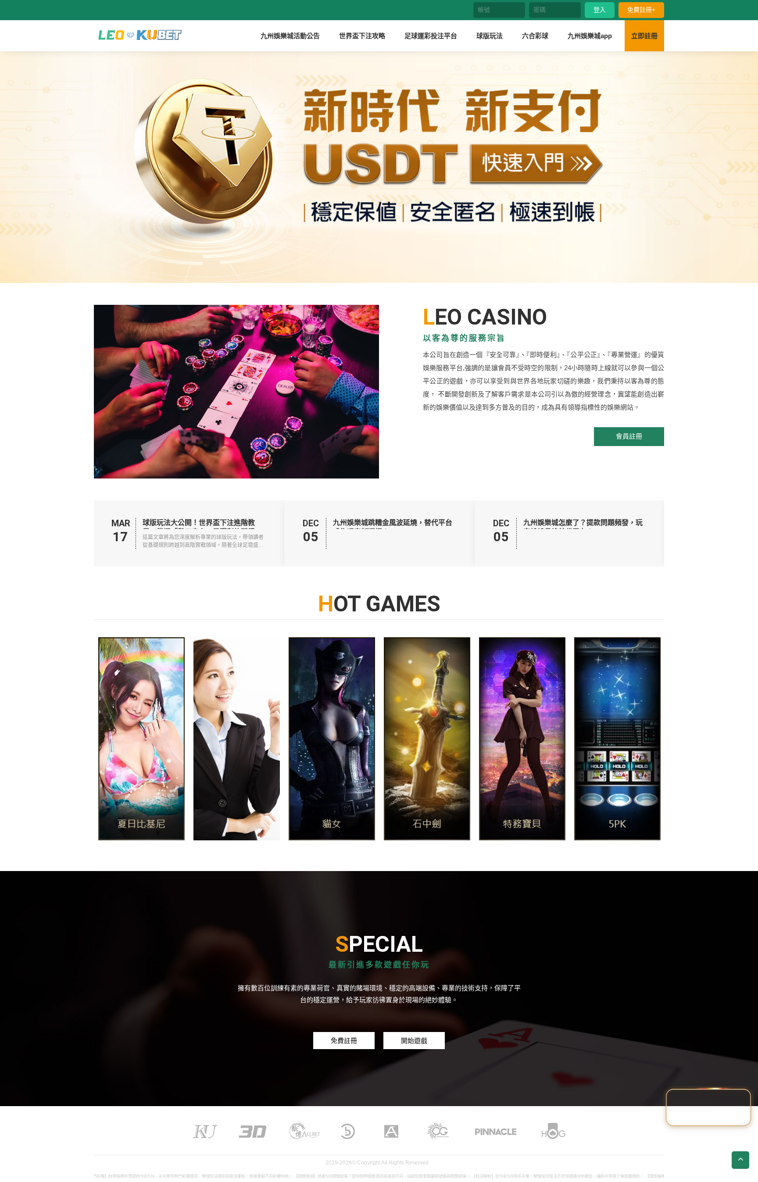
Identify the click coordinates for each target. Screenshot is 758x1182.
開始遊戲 (414, 1040)
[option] (379, 166)
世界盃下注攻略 (362, 35)
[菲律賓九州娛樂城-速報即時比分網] (427, 738)
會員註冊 (629, 436)
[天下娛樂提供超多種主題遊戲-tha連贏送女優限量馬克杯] (236, 738)
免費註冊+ (641, 9)
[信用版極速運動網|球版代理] (140, 35)
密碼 (539, 9)
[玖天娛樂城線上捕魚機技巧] (617, 738)
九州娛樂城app (590, 35)
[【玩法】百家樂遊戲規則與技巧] (522, 738)
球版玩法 (489, 35)
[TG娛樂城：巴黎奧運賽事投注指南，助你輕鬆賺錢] (141, 738)
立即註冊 (644, 35)
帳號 (484, 9)
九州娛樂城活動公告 (290, 35)
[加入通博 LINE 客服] (708, 1106)
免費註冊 (344, 1040)
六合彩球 (535, 35)
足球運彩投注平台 (430, 35)
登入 (600, 9)
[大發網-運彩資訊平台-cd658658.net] (332, 738)
